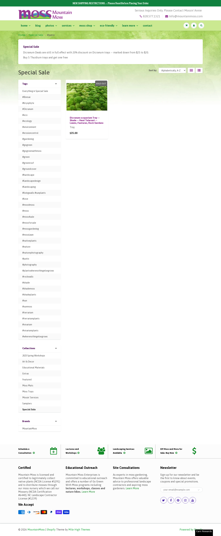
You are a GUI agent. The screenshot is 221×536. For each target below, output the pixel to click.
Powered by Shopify (191, 529)
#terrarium (27, 312)
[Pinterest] (178, 500)
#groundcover (29, 169)
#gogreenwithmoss (31, 151)
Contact (147, 25)
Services (67, 25)
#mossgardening (30, 228)
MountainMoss (29, 428)
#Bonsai (26, 97)
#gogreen (27, 145)
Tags (25, 84)
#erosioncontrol (30, 133)
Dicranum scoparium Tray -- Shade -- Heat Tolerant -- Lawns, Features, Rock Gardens (86, 120)
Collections (28, 348)
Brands (26, 421)
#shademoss (28, 288)
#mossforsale (29, 222)
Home (24, 25)
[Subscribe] (199, 489)
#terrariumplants (30, 318)
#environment (29, 127)
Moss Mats (27, 385)
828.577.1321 (151, 16)
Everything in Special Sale (35, 91)
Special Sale (36, 34)
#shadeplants (29, 294)
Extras (25, 373)
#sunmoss (27, 306)
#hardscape (28, 175)
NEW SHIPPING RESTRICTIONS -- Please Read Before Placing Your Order (111, 3)
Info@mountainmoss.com (186, 16)
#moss (25, 211)
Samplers (27, 403)
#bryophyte (28, 103)
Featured (27, 379)
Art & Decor (28, 361)
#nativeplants (29, 240)
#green (26, 157)
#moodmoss (28, 205)
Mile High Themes (79, 529)
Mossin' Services (30, 397)
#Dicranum (27, 109)
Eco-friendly (107, 25)
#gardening (28, 139)
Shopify (51, 529)
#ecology (27, 121)
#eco (25, 115)
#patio (25, 258)
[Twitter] (163, 500)
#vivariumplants (30, 330)
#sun (24, 300)
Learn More (128, 25)
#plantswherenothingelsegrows (38, 270)
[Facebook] (171, 500)
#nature (26, 246)
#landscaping (29, 187)
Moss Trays (27, 391)
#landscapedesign (31, 181)
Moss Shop (85, 25)
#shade (26, 282)
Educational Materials (33, 367)
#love (25, 199)
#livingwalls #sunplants (34, 193)
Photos (49, 25)
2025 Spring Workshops (33, 355)
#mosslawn (27, 234)
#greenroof (28, 163)
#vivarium (27, 324)
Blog (38, 25)
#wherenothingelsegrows (35, 336)
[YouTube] (192, 500)
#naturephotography (32, 252)
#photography (29, 264)
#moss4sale (28, 217)
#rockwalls (27, 276)
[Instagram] (185, 500)
